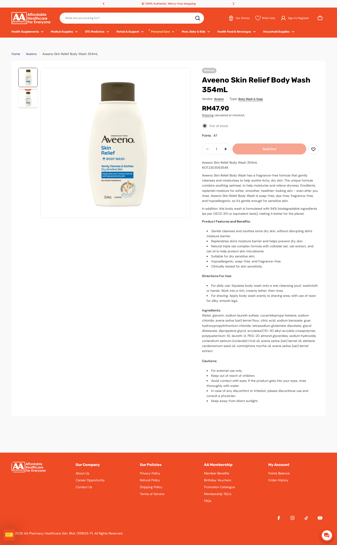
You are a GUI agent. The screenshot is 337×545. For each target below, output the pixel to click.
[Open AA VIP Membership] (9, 535)
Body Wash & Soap (250, 99)
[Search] (197, 18)
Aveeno (31, 54)
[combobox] (132, 18)
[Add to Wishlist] (313, 149)
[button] (103, 3)
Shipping (207, 115)
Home (15, 54)
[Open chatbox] (326, 535)
